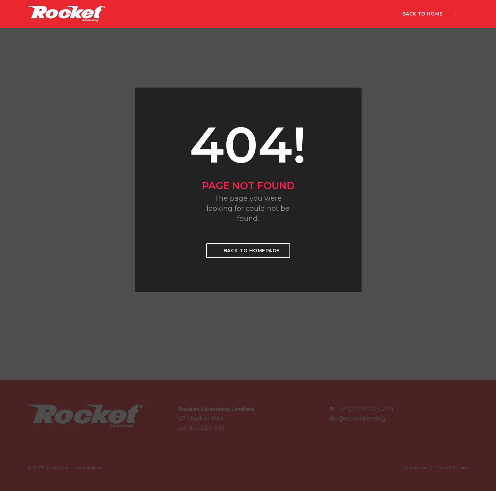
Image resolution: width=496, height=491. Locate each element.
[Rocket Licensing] (66, 13)
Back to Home (422, 14)
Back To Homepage (251, 250)
